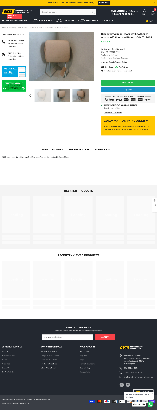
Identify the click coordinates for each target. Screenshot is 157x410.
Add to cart (128, 82)
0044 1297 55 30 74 (134, 373)
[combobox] (65, 12)
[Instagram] (128, 385)
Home (4, 28)
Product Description (52, 149)
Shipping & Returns (79, 149)
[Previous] (30, 95)
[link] (14, 71)
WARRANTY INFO (102, 149)
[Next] (93, 95)
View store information (113, 112)
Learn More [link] (12, 47)
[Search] (68, 12)
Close (154, 3)
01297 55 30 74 (132, 368)
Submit (105, 337)
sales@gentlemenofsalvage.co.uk (140, 377)
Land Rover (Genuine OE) (117, 49)
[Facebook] (122, 385)
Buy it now (128, 90)
